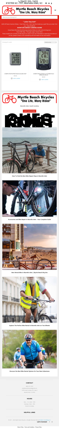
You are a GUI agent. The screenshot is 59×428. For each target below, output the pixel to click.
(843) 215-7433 (29, 386)
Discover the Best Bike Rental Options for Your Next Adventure (30, 371)
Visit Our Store (29, 111)
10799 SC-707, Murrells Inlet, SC (25, 3)
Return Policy (20, 427)
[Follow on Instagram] (52, 422)
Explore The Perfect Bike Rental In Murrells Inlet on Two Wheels (29, 325)
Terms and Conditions (29, 427)
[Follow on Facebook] (49, 422)
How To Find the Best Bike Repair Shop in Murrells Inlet (29, 176)
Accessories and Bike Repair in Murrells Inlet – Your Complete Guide (29, 219)
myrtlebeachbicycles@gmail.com (29, 388)
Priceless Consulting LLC (45, 420)
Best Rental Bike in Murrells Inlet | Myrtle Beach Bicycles (30, 272)
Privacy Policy (38, 427)
